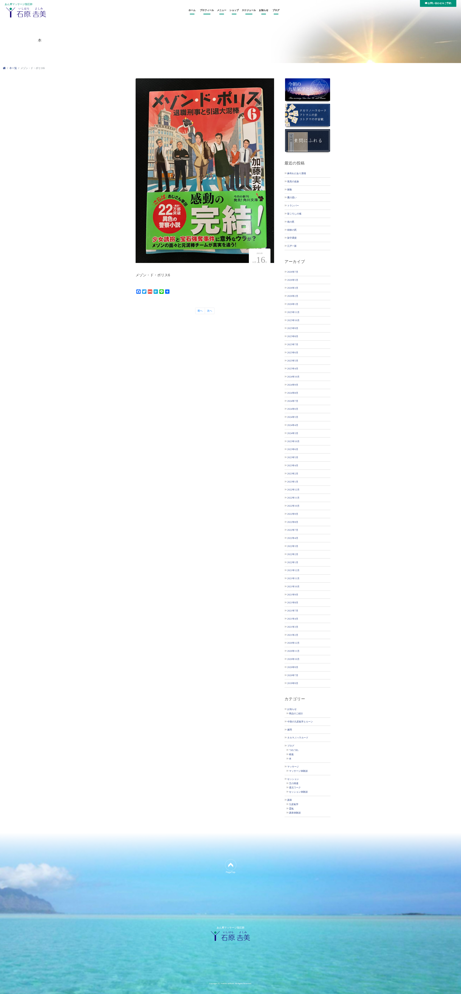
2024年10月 (293, 377)
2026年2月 (292, 296)
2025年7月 (292, 344)
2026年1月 (292, 304)
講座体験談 (295, 813)
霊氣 (291, 808)
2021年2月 (292, 635)
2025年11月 (293, 312)
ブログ (275, 10)
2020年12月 (293, 643)
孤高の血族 (293, 181)
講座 (289, 800)
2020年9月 (292, 667)
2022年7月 (292, 530)
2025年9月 (292, 328)
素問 (289, 730)
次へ (209, 310)
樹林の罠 (292, 230)
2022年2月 (292, 554)
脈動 (289, 189)
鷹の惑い (292, 197)
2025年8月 (292, 336)
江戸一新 (292, 246)
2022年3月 (292, 546)
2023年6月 (292, 449)
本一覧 (13, 68)
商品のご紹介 (296, 713)
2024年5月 (292, 417)
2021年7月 (292, 610)
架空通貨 (292, 238)
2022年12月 (293, 489)
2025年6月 (292, 352)
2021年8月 (292, 602)
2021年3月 (292, 627)
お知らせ (263, 10)
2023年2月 (292, 473)
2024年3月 (292, 433)
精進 (291, 754)
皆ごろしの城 (294, 214)
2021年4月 (292, 619)
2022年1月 (292, 562)
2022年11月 (293, 498)
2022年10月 (293, 506)
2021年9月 (292, 594)
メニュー (221, 10)
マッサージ (293, 766)
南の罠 (290, 222)
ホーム (192, 10)
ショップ (234, 10)
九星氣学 (293, 804)
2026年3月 (292, 288)
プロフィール (207, 10)
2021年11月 (293, 578)
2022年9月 (292, 514)
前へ (200, 310)
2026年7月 (292, 272)
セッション (293, 779)
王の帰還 (293, 783)
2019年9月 (292, 683)
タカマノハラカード (297, 737)
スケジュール (249, 10)
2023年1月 (292, 482)
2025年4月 (292, 368)
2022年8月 (292, 522)
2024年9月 (292, 385)
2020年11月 (293, 651)
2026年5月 (292, 280)
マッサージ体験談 (298, 771)
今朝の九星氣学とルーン (300, 721)
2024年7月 (292, 401)
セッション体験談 (298, 792)
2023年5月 (292, 457)
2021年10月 (293, 586)
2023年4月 (292, 465)
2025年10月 (293, 320)
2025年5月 (292, 360)
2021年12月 (293, 570)
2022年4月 (292, 538)
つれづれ (293, 750)
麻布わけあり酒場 (296, 173)
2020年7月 (292, 675)
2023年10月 (293, 441)
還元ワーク (295, 787)
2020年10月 (293, 659)
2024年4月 (292, 425)
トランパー (293, 205)
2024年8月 (292, 393)
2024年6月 (292, 409)
